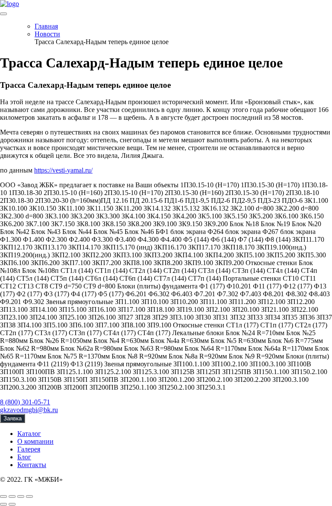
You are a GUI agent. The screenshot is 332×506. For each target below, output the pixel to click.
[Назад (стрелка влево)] (3, 504)
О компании (35, 441)
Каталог (29, 433)
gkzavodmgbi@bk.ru (29, 409)
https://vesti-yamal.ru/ (63, 170)
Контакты (31, 464)
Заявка (12, 418)
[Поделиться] (12, 496)
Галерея (28, 449)
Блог (24, 457)
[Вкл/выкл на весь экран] (20, 496)
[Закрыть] (3, 496)
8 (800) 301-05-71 (25, 402)
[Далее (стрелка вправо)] (12, 504)
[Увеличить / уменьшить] (29, 496)
